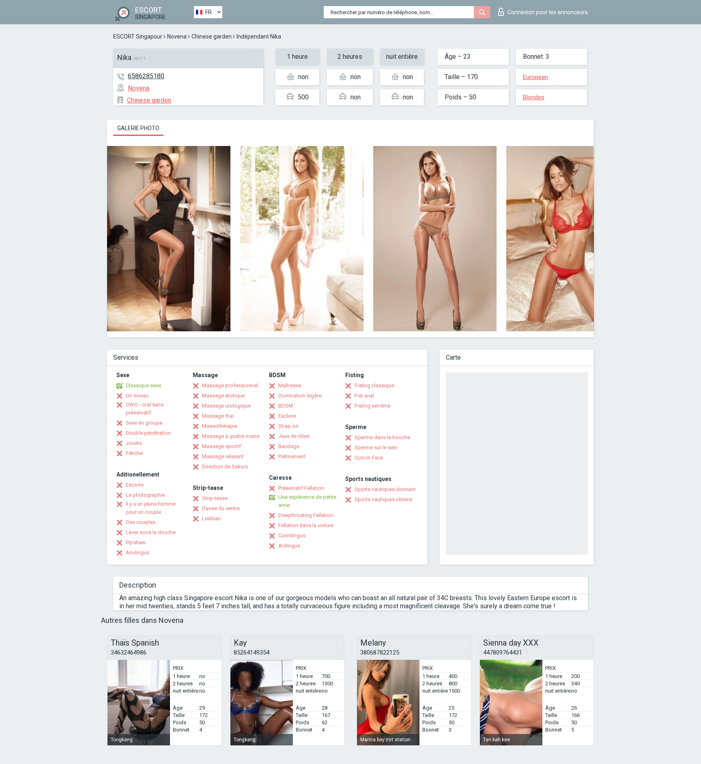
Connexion (547, 12)
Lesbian (211, 518)
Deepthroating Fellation (305, 515)
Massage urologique (226, 406)
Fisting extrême (372, 406)
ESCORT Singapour (137, 36)
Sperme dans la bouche (382, 437)
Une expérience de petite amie (307, 501)
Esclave (287, 416)
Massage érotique (223, 396)
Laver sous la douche (151, 532)
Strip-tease (215, 498)
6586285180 (146, 76)
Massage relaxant (222, 456)
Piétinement (291, 456)
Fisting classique (374, 385)
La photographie (145, 495)
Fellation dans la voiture (305, 525)
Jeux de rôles (294, 436)
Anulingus (137, 552)
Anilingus (289, 546)
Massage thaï (218, 416)
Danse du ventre (221, 508)
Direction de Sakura (225, 467)
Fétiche (134, 453)
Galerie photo (138, 128)
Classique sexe (143, 385)
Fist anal (364, 396)
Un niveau (137, 396)
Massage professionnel (230, 385)
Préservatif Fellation (301, 488)
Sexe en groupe (144, 423)
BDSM (285, 406)
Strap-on (288, 426)
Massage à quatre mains (231, 436)
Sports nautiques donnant (385, 489)
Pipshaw (136, 542)
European (535, 77)
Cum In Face (369, 458)
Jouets (134, 443)
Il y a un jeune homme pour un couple (151, 508)
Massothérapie (219, 426)
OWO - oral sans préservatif (144, 408)
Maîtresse (289, 385)
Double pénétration (148, 433)
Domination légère (299, 396)
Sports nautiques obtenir (384, 499)
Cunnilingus (291, 535)
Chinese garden (211, 36)
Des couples (140, 522)
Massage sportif (221, 446)
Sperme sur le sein (376, 447)
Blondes (533, 97)
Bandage (288, 446)
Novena (177, 36)
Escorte (135, 485)
